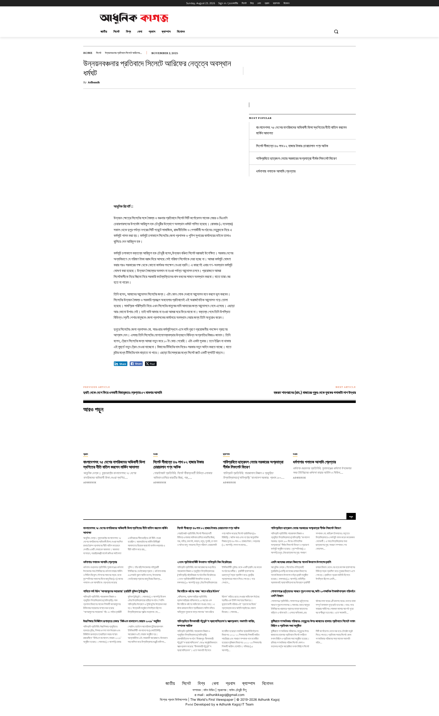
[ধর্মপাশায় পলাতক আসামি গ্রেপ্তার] (324, 433)
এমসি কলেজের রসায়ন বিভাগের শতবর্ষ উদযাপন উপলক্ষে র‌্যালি (301, 561)
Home (87, 53)
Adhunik (94, 82)
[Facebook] (100, 3)
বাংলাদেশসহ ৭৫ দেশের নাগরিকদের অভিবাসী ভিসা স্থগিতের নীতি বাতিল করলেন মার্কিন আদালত (114, 464)
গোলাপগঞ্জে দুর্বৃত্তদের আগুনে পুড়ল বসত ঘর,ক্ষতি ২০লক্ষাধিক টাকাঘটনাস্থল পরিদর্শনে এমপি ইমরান (313, 593)
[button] (336, 31)
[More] (205, 107)
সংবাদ (155, 454)
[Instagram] (106, 3)
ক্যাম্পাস (226, 454)
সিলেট (98, 53)
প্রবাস (85, 454)
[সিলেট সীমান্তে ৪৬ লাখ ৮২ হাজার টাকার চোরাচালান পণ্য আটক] (184, 433)
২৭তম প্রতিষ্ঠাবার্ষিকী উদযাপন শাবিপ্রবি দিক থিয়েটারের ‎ (204, 561)
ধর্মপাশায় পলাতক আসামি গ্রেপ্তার (275, 171)
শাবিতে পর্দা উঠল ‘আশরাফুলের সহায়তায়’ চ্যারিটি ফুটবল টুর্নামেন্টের (115, 591)
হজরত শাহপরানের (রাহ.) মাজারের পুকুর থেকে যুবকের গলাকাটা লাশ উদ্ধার (315, 392)
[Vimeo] (119, 3)
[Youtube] (125, 3)
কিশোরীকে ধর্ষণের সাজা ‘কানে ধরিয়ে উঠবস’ (198, 591)
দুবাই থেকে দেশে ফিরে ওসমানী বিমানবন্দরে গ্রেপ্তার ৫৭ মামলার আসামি (122, 392)
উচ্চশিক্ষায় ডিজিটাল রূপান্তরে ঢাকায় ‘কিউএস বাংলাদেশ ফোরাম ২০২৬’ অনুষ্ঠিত (122, 621)
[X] (112, 3)
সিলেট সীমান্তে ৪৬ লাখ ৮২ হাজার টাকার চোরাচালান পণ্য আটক (292, 145)
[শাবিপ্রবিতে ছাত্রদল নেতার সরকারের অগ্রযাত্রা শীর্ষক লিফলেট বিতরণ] (254, 433)
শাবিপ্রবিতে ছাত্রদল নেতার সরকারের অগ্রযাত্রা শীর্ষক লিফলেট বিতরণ (296, 158)
